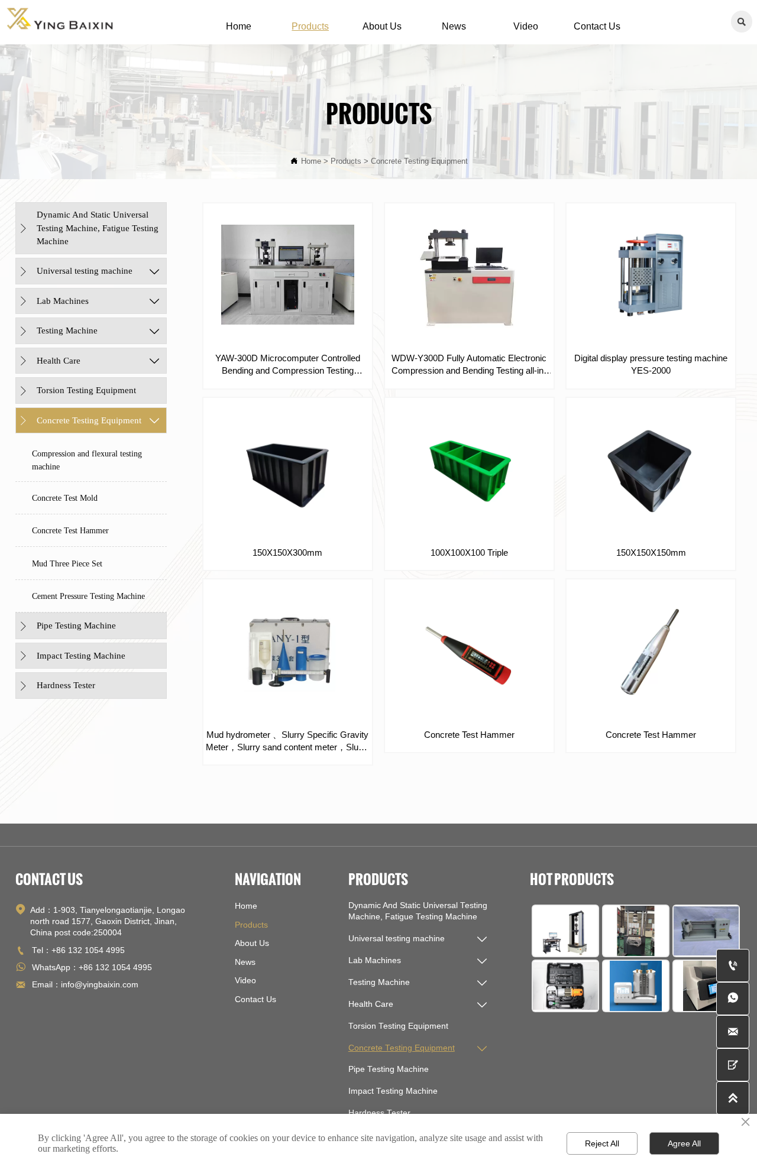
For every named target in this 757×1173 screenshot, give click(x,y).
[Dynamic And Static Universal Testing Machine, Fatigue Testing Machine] (635, 931)
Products (346, 161)
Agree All (684, 1143)
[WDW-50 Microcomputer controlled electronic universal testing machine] (565, 931)
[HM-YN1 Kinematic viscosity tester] (635, 986)
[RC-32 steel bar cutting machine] (565, 986)
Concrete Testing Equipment (419, 161)
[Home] (61, 18)
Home (311, 161)
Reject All (602, 1143)
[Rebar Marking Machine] (706, 931)
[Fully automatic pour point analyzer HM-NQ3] (706, 986)
